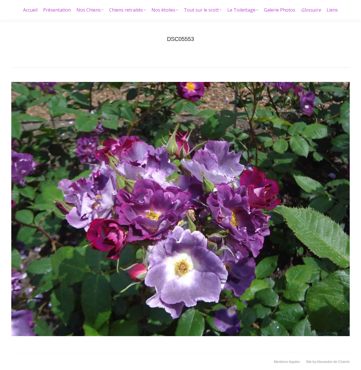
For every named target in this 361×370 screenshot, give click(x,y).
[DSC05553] (180, 209)
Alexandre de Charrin (333, 362)
